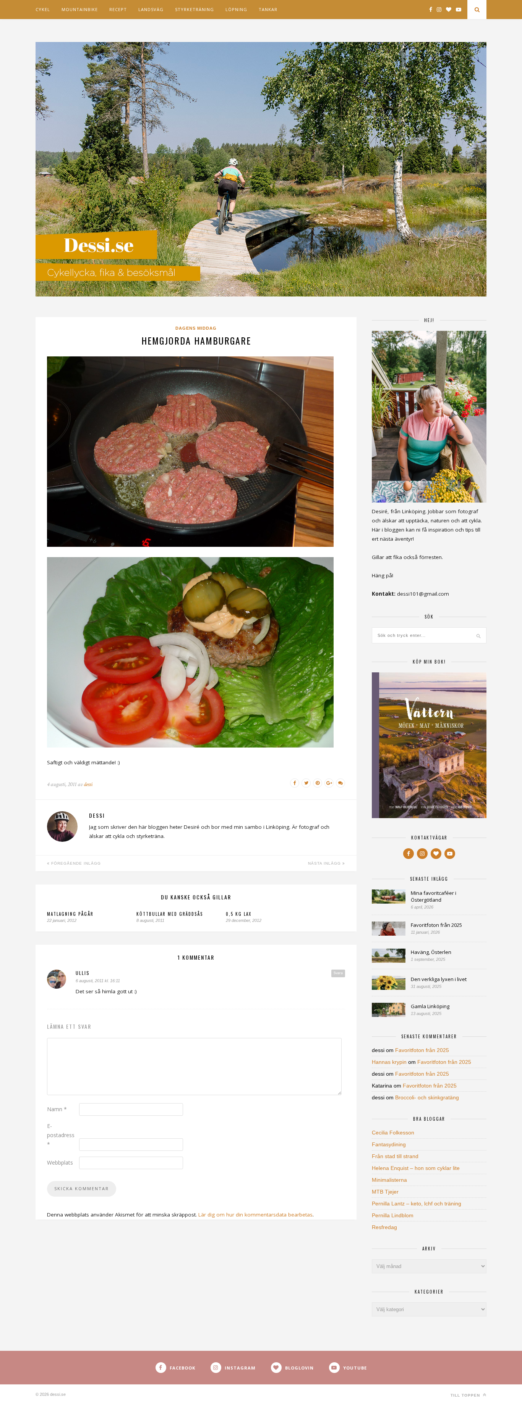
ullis (83, 973)
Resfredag (384, 1227)
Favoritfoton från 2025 (436, 925)
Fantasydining (389, 1144)
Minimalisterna (389, 1180)
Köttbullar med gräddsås (169, 914)
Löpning (236, 9)
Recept (118, 9)
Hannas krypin (389, 1062)
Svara (338, 973)
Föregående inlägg (75, 863)
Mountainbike (80, 9)
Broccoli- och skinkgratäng (427, 1097)
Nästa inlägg (325, 863)
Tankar (268, 9)
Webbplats (60, 1162)
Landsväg (151, 9)
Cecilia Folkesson (393, 1132)
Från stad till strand (395, 1156)
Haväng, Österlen (431, 952)
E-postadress (61, 1135)
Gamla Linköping (430, 1006)
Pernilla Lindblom (392, 1215)
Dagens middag (196, 328)
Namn (57, 1109)
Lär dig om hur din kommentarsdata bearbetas (255, 1214)
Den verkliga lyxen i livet (439, 979)
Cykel (43, 9)
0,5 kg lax (238, 914)
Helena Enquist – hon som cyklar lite (416, 1168)
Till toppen (466, 1395)
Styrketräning (194, 9)
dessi (88, 784)
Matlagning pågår (70, 914)
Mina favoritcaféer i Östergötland (433, 896)
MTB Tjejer (385, 1192)
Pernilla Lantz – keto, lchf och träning (416, 1203)
